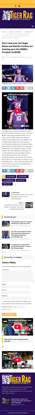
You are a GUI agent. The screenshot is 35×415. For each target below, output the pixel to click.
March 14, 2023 (16, 250)
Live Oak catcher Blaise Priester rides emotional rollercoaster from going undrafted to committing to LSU (21, 234)
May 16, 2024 (16, 226)
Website (4, 295)
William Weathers (26, 239)
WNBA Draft (7, 184)
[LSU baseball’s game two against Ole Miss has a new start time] (6, 224)
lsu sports (21, 180)
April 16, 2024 (8, 57)
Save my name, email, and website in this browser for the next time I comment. (16, 302)
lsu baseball (22, 176)
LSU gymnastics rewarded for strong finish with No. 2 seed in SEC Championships (21, 246)
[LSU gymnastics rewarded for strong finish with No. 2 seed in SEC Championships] (6, 246)
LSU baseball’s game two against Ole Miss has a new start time (21, 222)
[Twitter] (19, 6)
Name (4, 284)
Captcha (5, 307)
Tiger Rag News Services (23, 57)
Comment (5, 269)
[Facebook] (15, 6)
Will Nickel (24, 226)
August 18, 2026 (17, 405)
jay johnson (11, 176)
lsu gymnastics (8, 180)
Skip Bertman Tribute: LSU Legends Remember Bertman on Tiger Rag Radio (21, 401)
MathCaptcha (9, 309)
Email (4, 290)
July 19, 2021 (16, 239)
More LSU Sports (15, 32)
